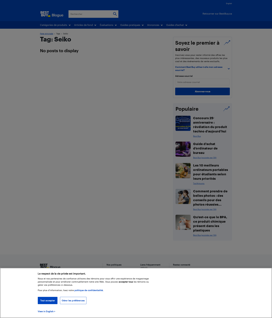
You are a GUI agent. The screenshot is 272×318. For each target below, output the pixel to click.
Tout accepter (47, 300)
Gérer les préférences (73, 300)
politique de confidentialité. (88, 290)
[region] (136, 293)
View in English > (46, 311)
